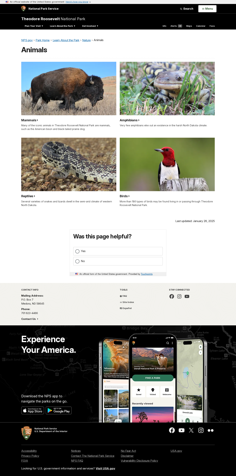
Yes (83, 251)
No (83, 261)
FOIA (24, 460)
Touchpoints (147, 274)
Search (188, 8)
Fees (212, 26)
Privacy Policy (30, 456)
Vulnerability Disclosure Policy (139, 460)
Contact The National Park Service (92, 456)
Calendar (200, 26)
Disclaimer (127, 456)
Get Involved (89, 26)
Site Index (128, 302)
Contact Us (28, 319)
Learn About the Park (61, 26)
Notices (76, 451)
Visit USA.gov (105, 468)
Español (127, 308)
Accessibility (29, 451)
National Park (53, 18)
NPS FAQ (77, 460)
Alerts (176, 26)
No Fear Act (128, 451)
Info (164, 26)
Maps (189, 26)
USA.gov (176, 451)
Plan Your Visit (33, 26)
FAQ (124, 296)
